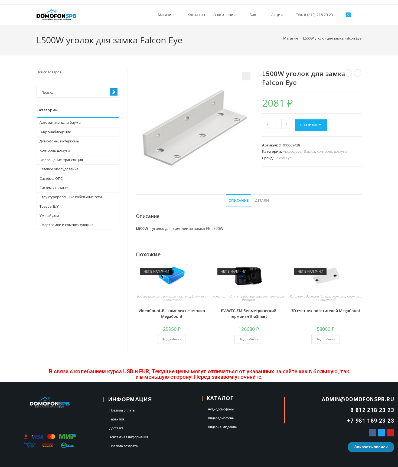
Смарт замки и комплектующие (66, 224)
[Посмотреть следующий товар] (357, 73)
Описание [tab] (239, 200)
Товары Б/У (49, 206)
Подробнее (172, 339)
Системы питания (54, 187)
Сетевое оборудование (59, 168)
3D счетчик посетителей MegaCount (325, 310)
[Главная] (276, 38)
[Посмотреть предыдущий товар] (348, 73)
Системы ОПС (51, 178)
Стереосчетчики (333, 296)
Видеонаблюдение (55, 131)
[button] (246, 76)
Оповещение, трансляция (61, 159)
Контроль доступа (332, 151)
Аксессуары (292, 151)
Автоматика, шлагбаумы (60, 122)
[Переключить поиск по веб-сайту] (360, 15)
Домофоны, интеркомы (60, 141)
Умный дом (49, 215)
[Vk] (372, 432)
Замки (309, 151)
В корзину (310, 125)
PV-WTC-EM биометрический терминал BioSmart (248, 313)
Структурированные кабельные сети (71, 196)
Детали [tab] (262, 200)
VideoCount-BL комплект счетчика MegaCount (172, 313)
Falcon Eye (283, 157)
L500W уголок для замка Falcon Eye (332, 38)
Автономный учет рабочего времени (240, 296)
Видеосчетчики (148, 296)
